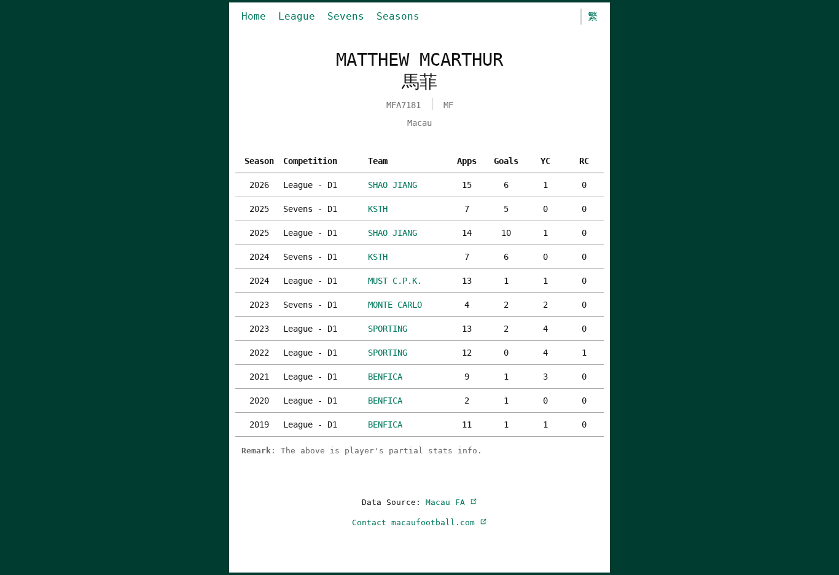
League (296, 16)
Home (253, 16)
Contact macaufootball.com (416, 522)
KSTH (378, 209)
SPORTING (387, 329)
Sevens (345, 16)
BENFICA (385, 376)
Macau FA (448, 502)
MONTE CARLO (395, 305)
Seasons (398, 16)
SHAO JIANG (392, 185)
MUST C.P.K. (395, 281)
